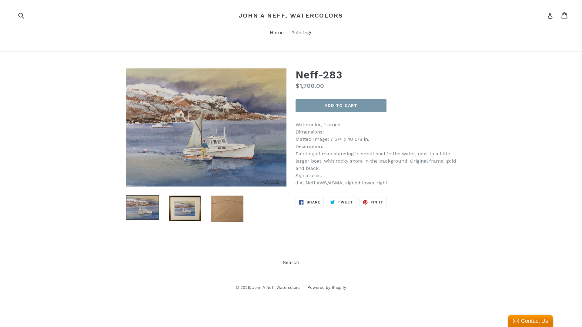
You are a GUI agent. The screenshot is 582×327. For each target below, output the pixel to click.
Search (291, 262)
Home (277, 32)
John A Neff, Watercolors (291, 15)
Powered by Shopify (326, 287)
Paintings (302, 32)
